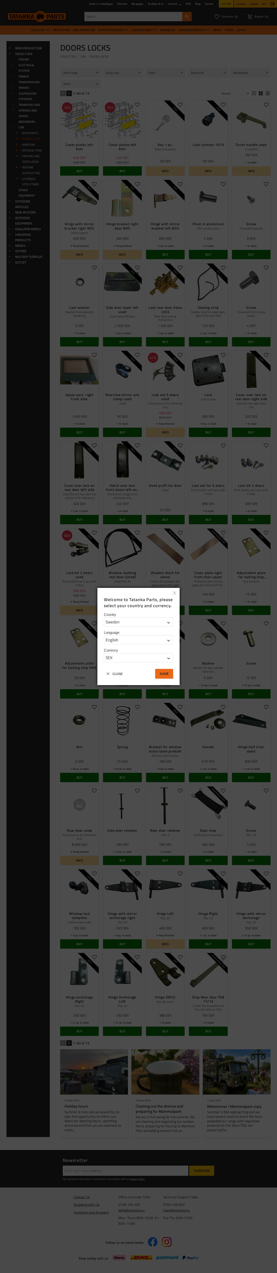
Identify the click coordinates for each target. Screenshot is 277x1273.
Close (118, 674)
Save (164, 674)
